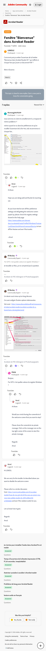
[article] (23, 145)
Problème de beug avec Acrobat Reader (18, 584)
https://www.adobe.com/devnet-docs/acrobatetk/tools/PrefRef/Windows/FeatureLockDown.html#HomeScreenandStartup (24, 223)
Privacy (32, 636)
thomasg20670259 (14, 113)
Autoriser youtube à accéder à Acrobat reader (20, 573)
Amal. (14, 184)
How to (7, 77)
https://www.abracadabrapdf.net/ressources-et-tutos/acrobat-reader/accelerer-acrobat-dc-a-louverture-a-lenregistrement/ (23, 307)
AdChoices (10, 648)
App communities (18, 11)
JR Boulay (11, 256)
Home (7, 11)
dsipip (14, 372)
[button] (4, 5)
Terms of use (24, 636)
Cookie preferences (11, 640)
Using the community (11, 636)
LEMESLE (11, 50)
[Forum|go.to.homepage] (17, 5)
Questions (8, 13)
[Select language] (30, 5)
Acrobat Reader (31, 11)
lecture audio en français (13, 595)
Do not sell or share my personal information (19, 644)
